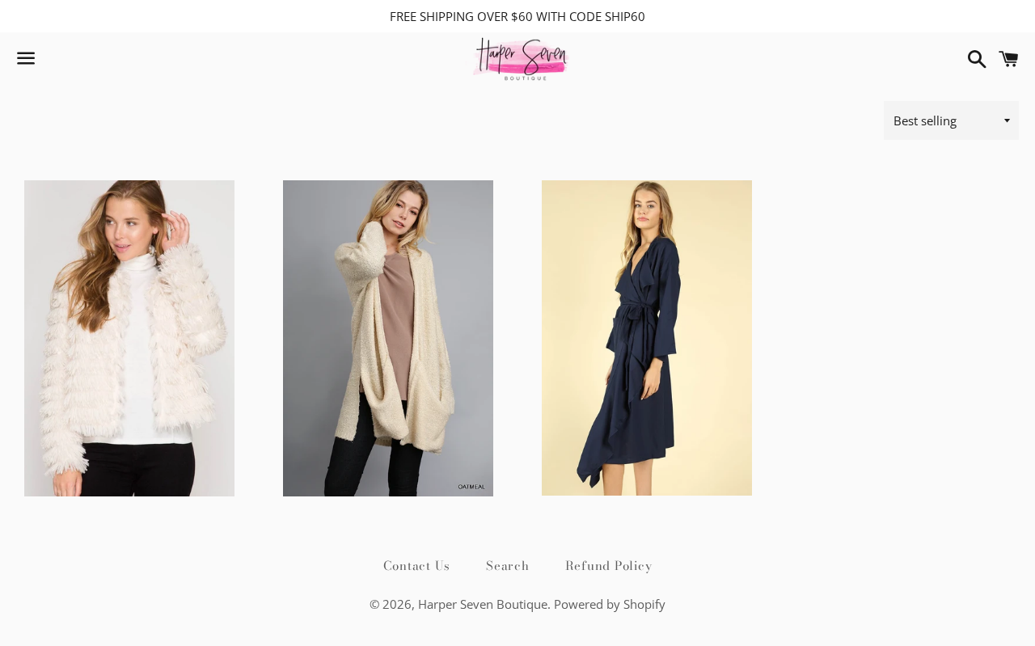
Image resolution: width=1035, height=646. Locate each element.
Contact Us (417, 565)
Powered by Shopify (609, 604)
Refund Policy (609, 565)
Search (508, 565)
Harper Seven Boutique (482, 604)
